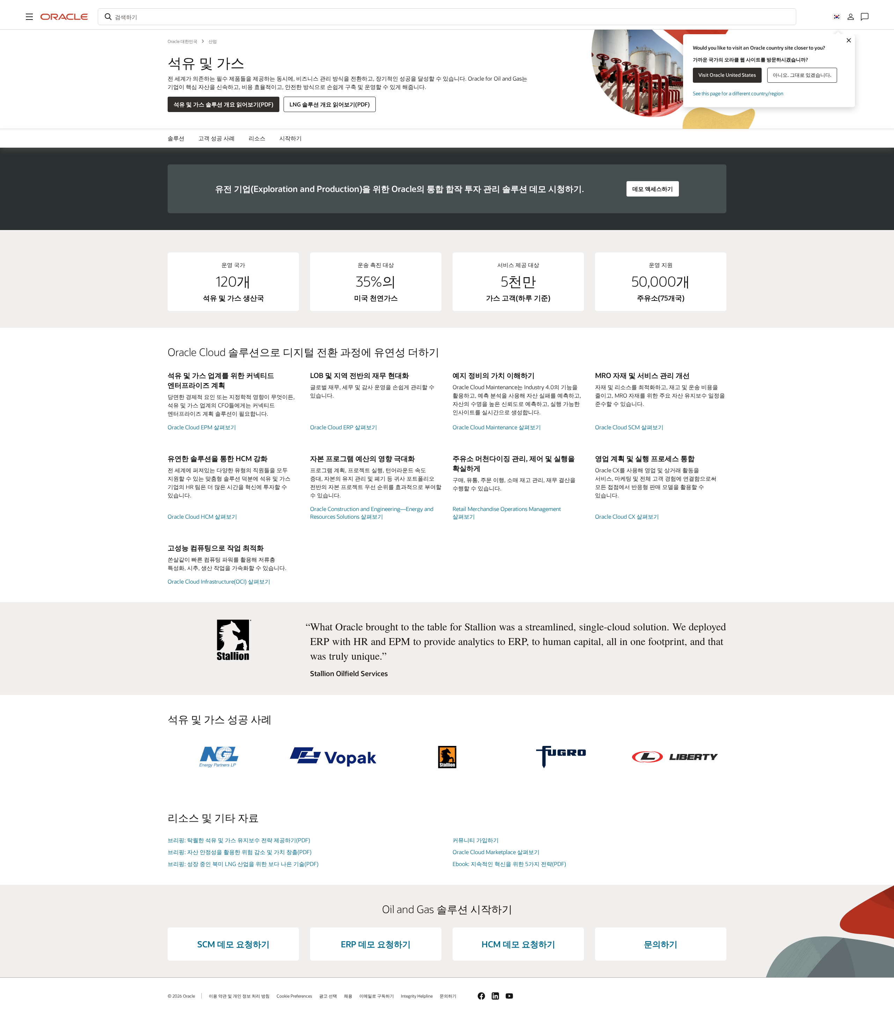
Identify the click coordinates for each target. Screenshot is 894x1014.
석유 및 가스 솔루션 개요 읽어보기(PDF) (223, 104)
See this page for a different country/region (738, 93)
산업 (212, 41)
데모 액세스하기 (652, 188)
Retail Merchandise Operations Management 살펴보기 (507, 512)
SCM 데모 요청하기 (233, 944)
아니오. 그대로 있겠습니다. (802, 75)
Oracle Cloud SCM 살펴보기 (629, 427)
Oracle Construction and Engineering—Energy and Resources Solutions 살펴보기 (371, 512)
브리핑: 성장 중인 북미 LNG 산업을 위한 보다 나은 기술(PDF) (243, 863)
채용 (348, 996)
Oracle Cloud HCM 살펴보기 (202, 516)
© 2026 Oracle (181, 996)
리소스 (257, 138)
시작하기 (290, 138)
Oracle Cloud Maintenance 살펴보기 (497, 427)
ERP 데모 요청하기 (376, 944)
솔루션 (176, 138)
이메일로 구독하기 (376, 996)
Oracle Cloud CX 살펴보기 (627, 516)
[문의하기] (864, 17)
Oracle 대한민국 (182, 41)
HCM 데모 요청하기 (518, 944)
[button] (29, 17)
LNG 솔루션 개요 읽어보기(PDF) (330, 104)
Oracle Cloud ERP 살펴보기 (343, 427)
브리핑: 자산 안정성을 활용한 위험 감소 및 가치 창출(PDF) (240, 852)
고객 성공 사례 (216, 138)
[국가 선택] (837, 17)
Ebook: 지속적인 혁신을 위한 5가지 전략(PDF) (509, 863)
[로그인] (851, 17)
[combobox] (447, 16)
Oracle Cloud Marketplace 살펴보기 (496, 852)
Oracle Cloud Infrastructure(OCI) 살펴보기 (219, 581)
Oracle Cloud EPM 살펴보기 (202, 427)
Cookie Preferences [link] (294, 996)
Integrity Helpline (417, 996)
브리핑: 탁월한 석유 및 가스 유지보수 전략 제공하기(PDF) (239, 840)
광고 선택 (328, 996)
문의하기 (660, 944)
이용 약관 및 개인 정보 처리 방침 (239, 996)
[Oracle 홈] (64, 16)
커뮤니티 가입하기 (476, 840)
